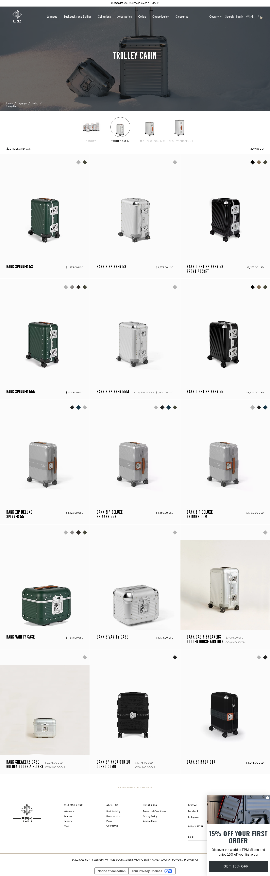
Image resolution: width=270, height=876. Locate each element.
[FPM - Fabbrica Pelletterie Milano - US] (17, 16)
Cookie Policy (150, 821)
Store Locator (113, 816)
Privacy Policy (150, 816)
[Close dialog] (267, 797)
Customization (160, 16)
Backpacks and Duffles (77, 16)
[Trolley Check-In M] (150, 127)
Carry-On (11, 105)
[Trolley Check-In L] (179, 127)
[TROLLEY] (91, 127)
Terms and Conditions (154, 811)
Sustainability (113, 811)
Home (9, 103)
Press (109, 821)
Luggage (22, 103)
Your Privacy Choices (147, 871)
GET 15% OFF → (238, 866)
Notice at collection (112, 871)
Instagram (193, 817)
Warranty (69, 811)
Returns (68, 816)
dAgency (192, 859)
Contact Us (112, 825)
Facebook (193, 811)
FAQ (66, 825)
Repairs (68, 821)
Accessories (124, 16)
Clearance (182, 16)
